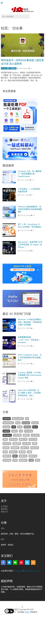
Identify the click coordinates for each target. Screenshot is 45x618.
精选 (15, 456)
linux (35, 427)
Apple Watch (18, 419)
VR (21, 431)
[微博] (21, 562)
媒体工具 (23, 439)
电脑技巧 (13, 452)
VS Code (28, 431)
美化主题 (6, 460)
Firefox (35, 423)
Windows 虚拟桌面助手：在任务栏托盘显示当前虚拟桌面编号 (30, 209)
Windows (7, 435)
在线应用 (13, 439)
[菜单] (2, 3)
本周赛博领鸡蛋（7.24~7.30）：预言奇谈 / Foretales (29, 340)
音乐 (37, 460)
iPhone (27, 427)
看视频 (22, 452)
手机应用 (26, 443)
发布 (2, 528)
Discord (36, 571)
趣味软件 (23, 460)
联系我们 (4, 509)
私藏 (29, 452)
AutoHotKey (8, 423)
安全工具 (32, 439)
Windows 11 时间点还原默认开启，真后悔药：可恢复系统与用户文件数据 (30, 322)
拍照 (34, 443)
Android (4, 68)
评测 (15, 460)
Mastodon (19, 571)
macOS (6, 431)
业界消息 (17, 435)
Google (6, 427)
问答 (31, 460)
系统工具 (23, 456)
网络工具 (32, 456)
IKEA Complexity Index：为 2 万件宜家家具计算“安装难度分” (30, 357)
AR (27, 419)
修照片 (26, 435)
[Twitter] (27, 562)
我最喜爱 (16, 443)
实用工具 (6, 443)
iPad (20, 427)
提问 (2, 539)
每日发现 (34, 448)
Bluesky (27, 571)
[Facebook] (3, 562)
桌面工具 (24, 448)
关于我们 (4, 506)
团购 (5, 439)
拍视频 (6, 448)
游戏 (14, 68)
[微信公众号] (15, 562)
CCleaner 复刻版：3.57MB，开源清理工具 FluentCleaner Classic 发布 (30, 375)
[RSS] (33, 562)
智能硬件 (15, 448)
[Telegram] (9, 562)
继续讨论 (4, 512)
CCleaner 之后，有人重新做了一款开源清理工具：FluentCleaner (29, 174)
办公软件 (35, 435)
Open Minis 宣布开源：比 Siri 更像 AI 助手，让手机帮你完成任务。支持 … (29, 393)
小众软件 (14, 609)
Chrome (26, 423)
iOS (10, 68)
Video (14, 431)
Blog (18, 423)
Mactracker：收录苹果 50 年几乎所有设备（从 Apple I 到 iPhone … (30, 244)
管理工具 (6, 456)
